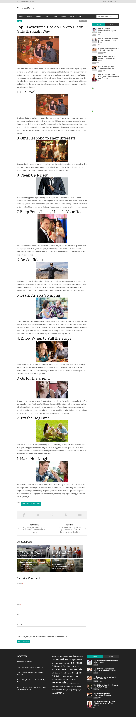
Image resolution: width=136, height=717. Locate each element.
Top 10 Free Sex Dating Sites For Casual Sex (30, 667)
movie (60, 673)
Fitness (55, 16)
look (63, 670)
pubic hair (75, 676)
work (64, 693)
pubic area (67, 676)
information (56, 669)
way (61, 689)
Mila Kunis (55, 673)
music (64, 673)
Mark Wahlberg (73, 670)
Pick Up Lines (57, 676)
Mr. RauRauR (25, 8)
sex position (72, 683)
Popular (98, 24)
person (69, 673)
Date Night (71, 660)
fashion (55, 666)
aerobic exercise (57, 656)
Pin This (66, 515)
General (29, 16)
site (72, 686)
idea (78, 666)
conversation (25, 503)
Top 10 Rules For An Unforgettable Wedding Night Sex (30, 673)
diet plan (79, 660)
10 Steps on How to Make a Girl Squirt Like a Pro (108, 49)
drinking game (57, 663)
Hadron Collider (35, 503)
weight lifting (73, 690)
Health (47, 16)
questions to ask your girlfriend (61, 679)
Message (20, 584)
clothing (80, 656)
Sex (80, 16)
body (64, 656)
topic (57, 690)
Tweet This (38, 515)
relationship (60, 682)
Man (66, 669)
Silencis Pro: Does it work (24, 662)
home (73, 666)
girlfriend (64, 666)
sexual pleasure (64, 686)
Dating (72, 16)
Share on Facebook (24, 515)
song (75, 686)
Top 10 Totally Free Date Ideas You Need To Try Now (31, 681)
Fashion (64, 16)
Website (19, 624)
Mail (18, 614)
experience (76, 662)
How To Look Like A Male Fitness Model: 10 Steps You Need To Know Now (31, 688)
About (110, 1)
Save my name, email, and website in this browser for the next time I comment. (43, 637)
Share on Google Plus (52, 515)
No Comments (82, 20)
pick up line (77, 673)
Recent (112, 24)
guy (69, 666)
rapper (74, 679)
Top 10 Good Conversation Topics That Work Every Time (108, 40)
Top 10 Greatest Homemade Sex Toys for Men (107, 30)
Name (19, 605)
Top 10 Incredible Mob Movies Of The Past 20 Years (106, 58)
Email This (80, 515)
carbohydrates (72, 656)
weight (66, 690)
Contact (116, 1)
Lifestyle (38, 16)
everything (67, 663)
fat (59, 666)
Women (58, 693)
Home (104, 1)
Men (81, 669)
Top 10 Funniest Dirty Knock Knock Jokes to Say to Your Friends (108, 76)
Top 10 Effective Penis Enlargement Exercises (106, 67)
